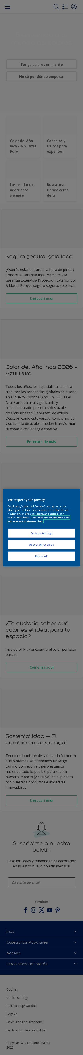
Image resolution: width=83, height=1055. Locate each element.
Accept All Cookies (41, 544)
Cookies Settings (41, 533)
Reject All (41, 556)
